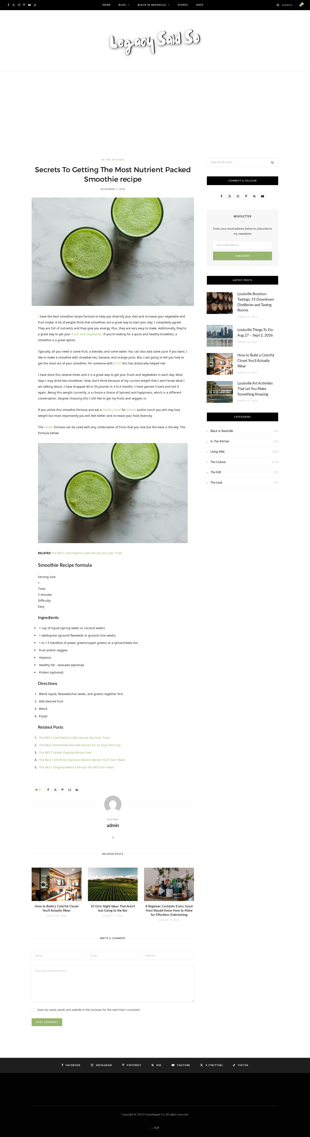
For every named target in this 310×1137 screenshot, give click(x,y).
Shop (200, 5)
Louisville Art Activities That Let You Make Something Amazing (255, 389)
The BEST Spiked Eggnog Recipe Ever (65, 752)
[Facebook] (17, 330)
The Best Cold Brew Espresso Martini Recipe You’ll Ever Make (82, 760)
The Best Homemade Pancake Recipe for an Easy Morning (80, 745)
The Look (216, 482)
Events (183, 5)
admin (113, 825)
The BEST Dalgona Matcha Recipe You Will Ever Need (76, 767)
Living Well (217, 451)
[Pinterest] (17, 352)
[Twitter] (17, 341)
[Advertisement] (155, 115)
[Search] (278, 5)
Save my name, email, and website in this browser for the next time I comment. (88, 1010)
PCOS (117, 363)
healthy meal (111, 410)
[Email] (17, 373)
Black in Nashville (152, 5)
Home (106, 5)
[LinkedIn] (17, 362)
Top (156, 1128)
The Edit (215, 472)
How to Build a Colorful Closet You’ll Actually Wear (255, 360)
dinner (131, 410)
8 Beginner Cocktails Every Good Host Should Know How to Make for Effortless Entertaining (169, 911)
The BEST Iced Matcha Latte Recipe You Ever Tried (86, 553)
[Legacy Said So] (155, 41)
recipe (48, 427)
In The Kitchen (112, 160)
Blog (122, 5)
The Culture (218, 462)
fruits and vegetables (86, 334)
